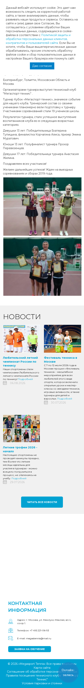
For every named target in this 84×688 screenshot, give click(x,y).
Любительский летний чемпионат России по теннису (20, 361)
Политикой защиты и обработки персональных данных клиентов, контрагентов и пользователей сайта (38, 39)
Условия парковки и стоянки (42, 683)
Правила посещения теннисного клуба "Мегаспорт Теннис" (42, 677)
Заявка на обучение (29, 649)
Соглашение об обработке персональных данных (42, 671)
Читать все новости (42, 502)
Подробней (25, 379)
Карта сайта (42, 667)
